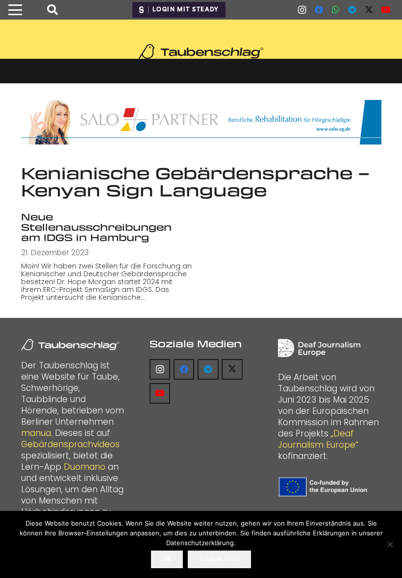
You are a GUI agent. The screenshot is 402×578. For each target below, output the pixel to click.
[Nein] (390, 544)
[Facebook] (318, 9)
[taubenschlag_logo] (201, 51)
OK (167, 559)
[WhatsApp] (335, 9)
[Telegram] (352, 9)
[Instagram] (302, 9)
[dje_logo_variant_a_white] (319, 348)
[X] (368, 9)
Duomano (84, 467)
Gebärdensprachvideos (70, 444)
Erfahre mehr (219, 559)
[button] (14, 10)
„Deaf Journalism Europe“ (318, 439)
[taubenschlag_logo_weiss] (70, 345)
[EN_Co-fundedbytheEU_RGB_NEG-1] (324, 487)
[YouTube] (385, 9)
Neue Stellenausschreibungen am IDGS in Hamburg (96, 226)
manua (36, 433)
